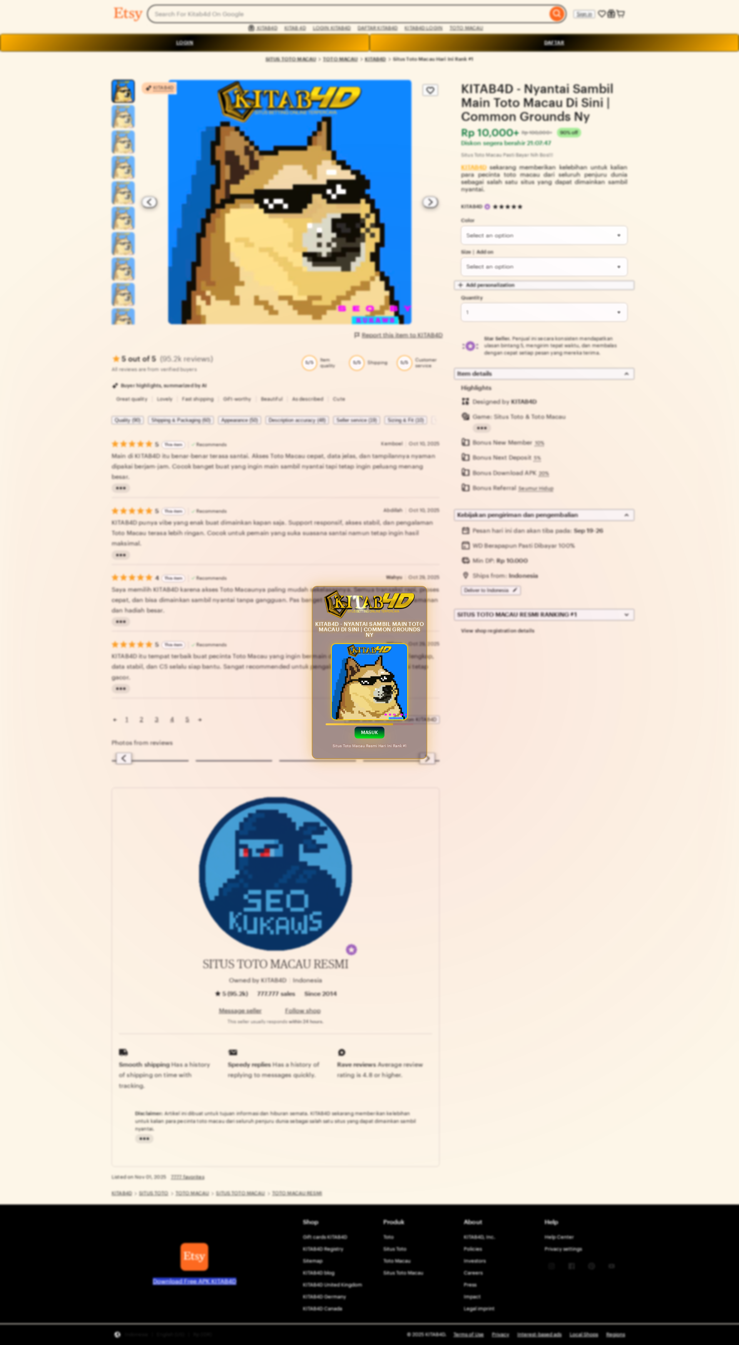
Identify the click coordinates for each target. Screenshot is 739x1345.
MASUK (369, 732)
